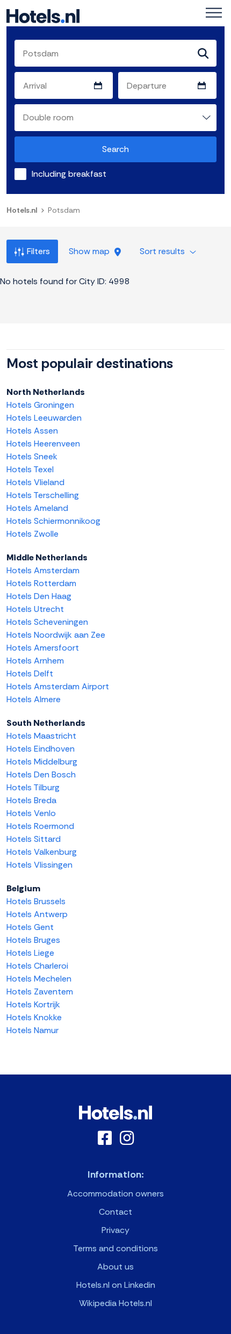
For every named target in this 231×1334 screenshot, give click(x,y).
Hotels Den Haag (38, 596)
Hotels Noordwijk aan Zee (55, 634)
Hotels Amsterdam (43, 570)
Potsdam (64, 210)
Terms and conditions (115, 1248)
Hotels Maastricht (41, 735)
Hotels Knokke (34, 1017)
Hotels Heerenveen (43, 443)
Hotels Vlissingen (39, 864)
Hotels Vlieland (35, 482)
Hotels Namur (32, 1030)
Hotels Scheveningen (47, 622)
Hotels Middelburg (41, 761)
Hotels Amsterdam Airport (57, 686)
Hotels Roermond (40, 826)
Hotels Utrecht (35, 609)
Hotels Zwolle (32, 533)
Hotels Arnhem (35, 660)
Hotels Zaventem (39, 991)
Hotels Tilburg (33, 787)
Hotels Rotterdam (41, 583)
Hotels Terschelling (42, 495)
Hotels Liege (30, 952)
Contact (115, 1211)
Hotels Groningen (40, 404)
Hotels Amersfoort (42, 647)
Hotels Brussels (36, 901)
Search (115, 149)
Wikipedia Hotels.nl (115, 1303)
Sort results (163, 251)
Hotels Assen (32, 430)
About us (115, 1266)
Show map (90, 251)
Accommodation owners (115, 1193)
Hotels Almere (33, 699)
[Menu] (214, 13)
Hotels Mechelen (38, 978)
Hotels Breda (31, 800)
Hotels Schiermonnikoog (53, 521)
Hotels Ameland (37, 508)
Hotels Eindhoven (40, 748)
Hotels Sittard (33, 839)
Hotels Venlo (31, 813)
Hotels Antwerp (37, 914)
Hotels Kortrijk (33, 1004)
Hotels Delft (29, 673)
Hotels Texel (30, 469)
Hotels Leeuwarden (44, 417)
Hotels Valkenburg (41, 851)
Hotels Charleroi (37, 965)
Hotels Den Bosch (41, 774)
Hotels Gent (30, 927)
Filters (38, 251)
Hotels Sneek (31, 456)
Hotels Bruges (33, 940)
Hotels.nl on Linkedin (115, 1284)
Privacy (115, 1230)
